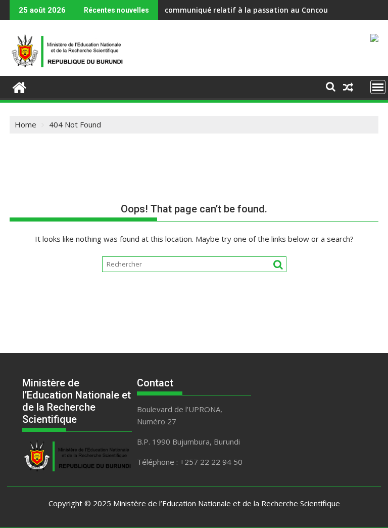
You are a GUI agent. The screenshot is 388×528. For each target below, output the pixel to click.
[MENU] (377, 87)
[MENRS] (19, 86)
